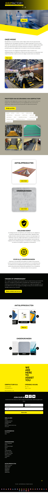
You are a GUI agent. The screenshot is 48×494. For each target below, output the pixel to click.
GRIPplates (24, 115)
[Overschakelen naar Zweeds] (44, 489)
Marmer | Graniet (10, 119)
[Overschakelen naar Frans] (17, 489)
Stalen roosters (31, 119)
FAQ (6, 434)
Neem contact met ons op (13, 291)
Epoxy (18, 113)
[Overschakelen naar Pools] (31, 489)
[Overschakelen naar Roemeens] (35, 489)
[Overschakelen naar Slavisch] (37, 489)
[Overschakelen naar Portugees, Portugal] (33, 489)
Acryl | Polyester (8, 443)
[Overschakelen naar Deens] (11, 489)
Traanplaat (9, 121)
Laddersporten (32, 117)
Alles (7, 113)
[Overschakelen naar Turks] (28, 491)
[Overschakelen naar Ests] (13, 489)
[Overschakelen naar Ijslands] (24, 491)
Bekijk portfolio (10, 108)
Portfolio (6, 423)
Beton (12, 113)
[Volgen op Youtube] (33, 396)
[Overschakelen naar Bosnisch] (19, 491)
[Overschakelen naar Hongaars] (19, 489)
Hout (15, 117)
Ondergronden (8, 422)
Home (6, 419)
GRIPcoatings (29, 113)
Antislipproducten (8, 421)
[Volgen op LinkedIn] (26, 396)
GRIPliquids (17, 115)
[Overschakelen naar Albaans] (46, 489)
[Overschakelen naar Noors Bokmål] (28, 489)
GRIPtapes (32, 115)
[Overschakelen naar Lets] (24, 489)
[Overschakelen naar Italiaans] (22, 489)
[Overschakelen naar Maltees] (26, 491)
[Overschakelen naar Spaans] (42, 489)
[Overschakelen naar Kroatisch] (22, 491)
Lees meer (24, 181)
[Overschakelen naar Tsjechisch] (8, 489)
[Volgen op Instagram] (30, 396)
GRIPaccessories (8, 465)
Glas (23, 113)
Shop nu (24, 20)
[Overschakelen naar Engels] (2, 489)
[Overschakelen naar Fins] (15, 489)
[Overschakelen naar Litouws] (26, 489)
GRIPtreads (8, 117)
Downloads (7, 432)
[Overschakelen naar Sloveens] (39, 489)
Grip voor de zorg (24, 16)
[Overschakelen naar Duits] (6, 489)
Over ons (8, 58)
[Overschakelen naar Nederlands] (4, 489)
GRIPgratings (9, 115)
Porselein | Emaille (20, 119)
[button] (10, 316)
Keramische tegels (23, 117)
